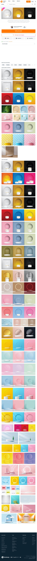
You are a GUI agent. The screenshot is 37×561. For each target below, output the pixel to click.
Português (33, 540)
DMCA (13, 539)
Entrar (32, 1)
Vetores (4, 1)
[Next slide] (33, 64)
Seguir (24, 27)
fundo (16, 64)
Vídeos (13, 1)
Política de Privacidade (31, 557)
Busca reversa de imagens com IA (4, 547)
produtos (7, 64)
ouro (29, 64)
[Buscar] (32, 4)
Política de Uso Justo (31, 558)
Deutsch (32, 541)
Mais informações (4, 43)
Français (32, 542)
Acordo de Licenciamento (14, 538)
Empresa (3, 541)
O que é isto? (10, 41)
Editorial (18, 1)
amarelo (25, 64)
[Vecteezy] (2, 2)
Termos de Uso (25, 557)
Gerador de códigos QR (3, 551)
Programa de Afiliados (14, 541)
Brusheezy (3, 537)
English (32, 537)
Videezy (3, 540)
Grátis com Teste (18, 31)
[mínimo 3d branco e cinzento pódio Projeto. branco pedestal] (27, 499)
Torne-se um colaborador (24, 543)
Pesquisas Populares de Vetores (14, 544)
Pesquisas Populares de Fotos (14, 547)
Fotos (9, 1)
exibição (20, 64)
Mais (4, 2)
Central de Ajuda (23, 538)
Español (32, 538)
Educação (3, 542)
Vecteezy (3, 538)
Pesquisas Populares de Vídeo (14, 550)
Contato (23, 539)
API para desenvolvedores (4, 545)
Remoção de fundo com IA (4, 549)
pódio (3, 64)
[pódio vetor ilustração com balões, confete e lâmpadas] (6, 480)
